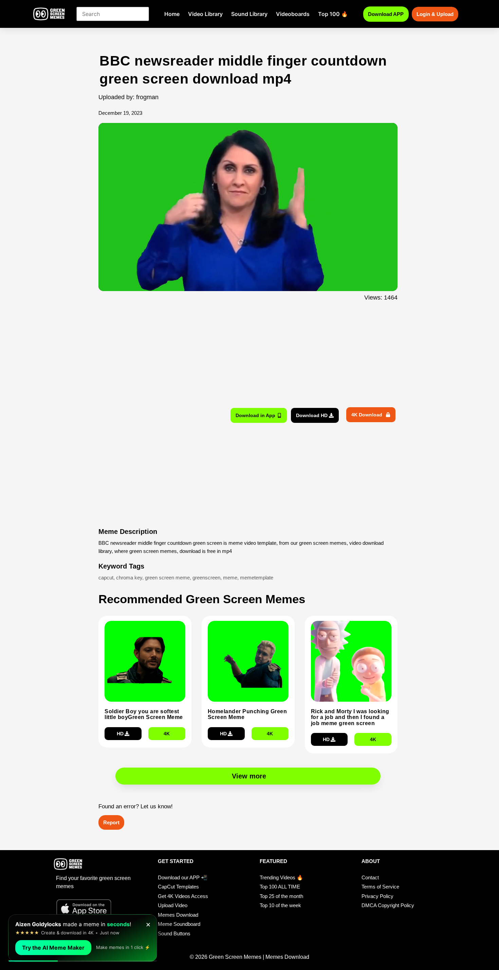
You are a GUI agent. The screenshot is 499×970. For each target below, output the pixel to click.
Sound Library (249, 14)
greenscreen (206, 577)
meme (230, 577)
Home (172, 14)
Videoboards (293, 14)
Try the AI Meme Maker (53, 947)
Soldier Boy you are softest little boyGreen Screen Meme (144, 714)
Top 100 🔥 (333, 14)
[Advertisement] (62, 188)
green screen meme (167, 577)
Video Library (205, 14)
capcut (105, 577)
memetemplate (256, 577)
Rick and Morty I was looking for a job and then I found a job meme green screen (350, 717)
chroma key (129, 577)
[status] (82, 938)
